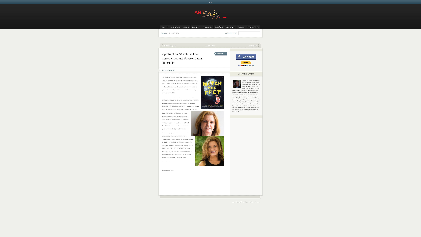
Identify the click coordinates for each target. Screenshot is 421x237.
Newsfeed (219, 27)
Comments (175, 33)
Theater (241, 27)
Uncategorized (253, 27)
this (213, 45)
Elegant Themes (255, 202)
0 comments (219, 53)
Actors (165, 27)
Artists (186, 27)
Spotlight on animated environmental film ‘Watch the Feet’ (169, 45)
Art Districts (175, 27)
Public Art (230, 27)
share (208, 45)
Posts (169, 33)
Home (210, 2)
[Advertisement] (246, 154)
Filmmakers (207, 27)
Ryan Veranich (254, 45)
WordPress (240, 202)
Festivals (196, 27)
